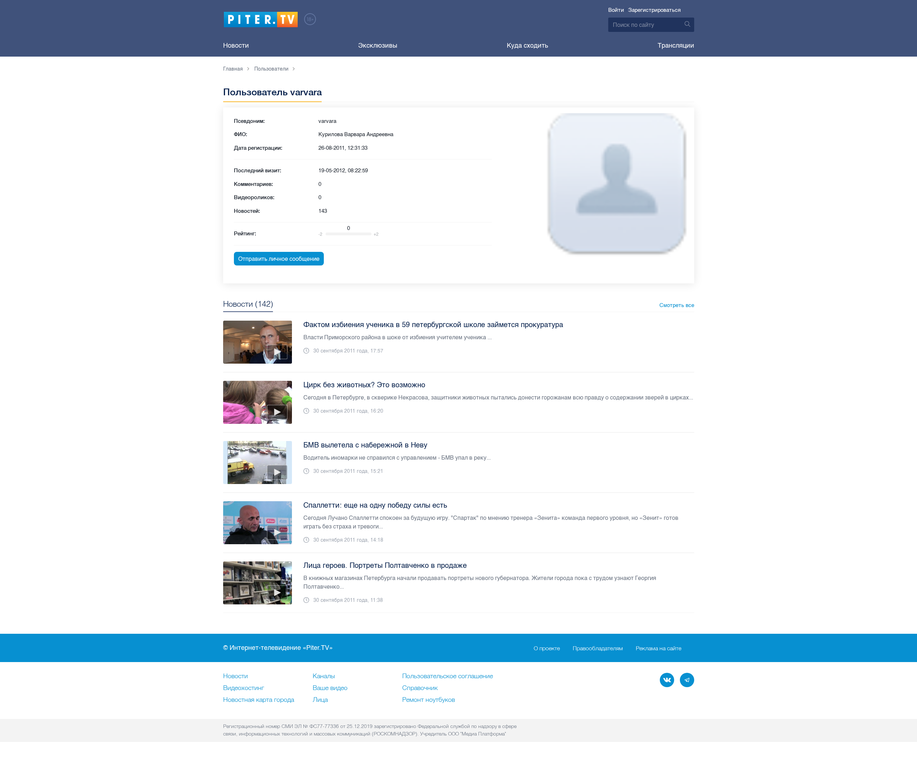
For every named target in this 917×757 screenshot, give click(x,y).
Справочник (420, 688)
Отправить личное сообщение (279, 258)
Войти (616, 10)
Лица (320, 700)
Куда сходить (527, 45)
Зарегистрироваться (654, 10)
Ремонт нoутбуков (428, 700)
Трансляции (676, 45)
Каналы (324, 676)
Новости (236, 45)
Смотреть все (676, 305)
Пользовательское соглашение (447, 676)
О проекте (547, 648)
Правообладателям (598, 648)
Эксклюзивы (377, 45)
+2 (376, 234)
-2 (320, 234)
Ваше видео (330, 688)
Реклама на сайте (658, 648)
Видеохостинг (243, 688)
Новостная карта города (258, 700)
